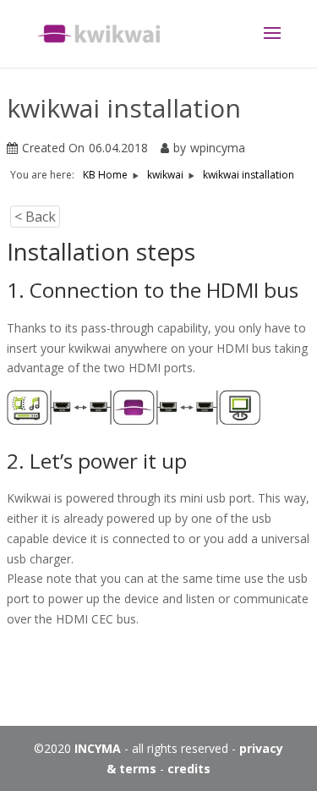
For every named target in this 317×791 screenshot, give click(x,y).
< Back (35, 216)
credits (188, 769)
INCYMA (97, 748)
